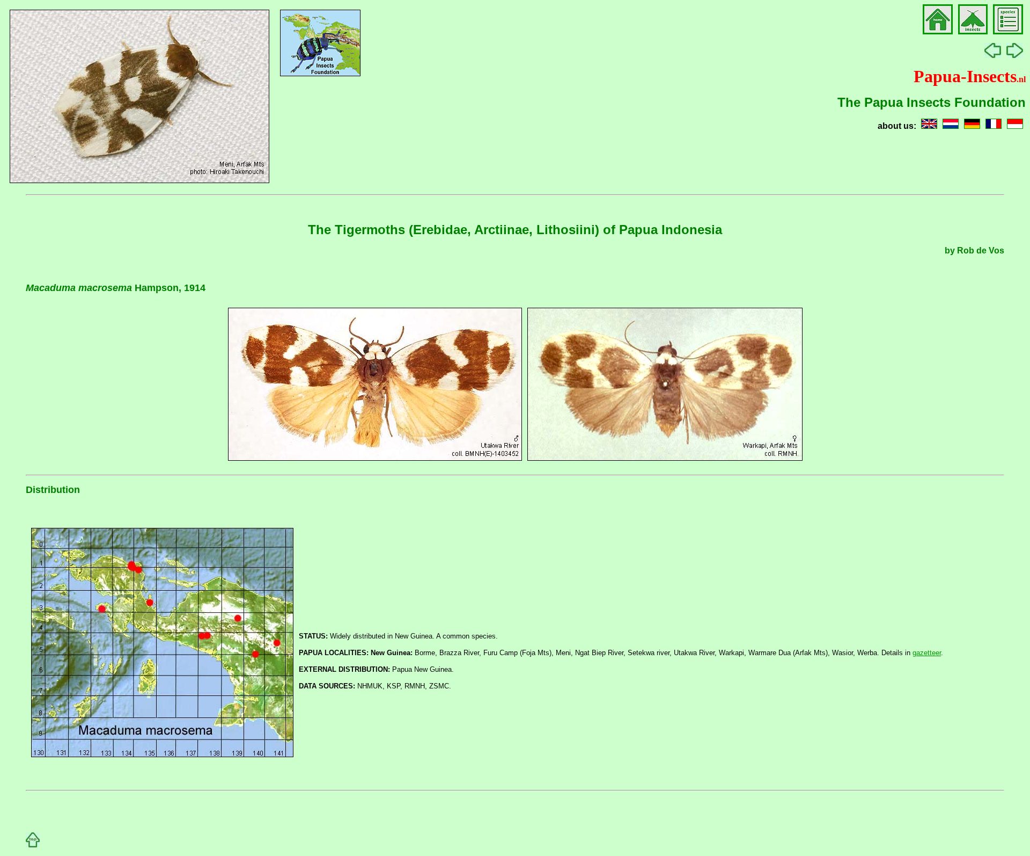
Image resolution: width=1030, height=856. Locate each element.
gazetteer (927, 653)
